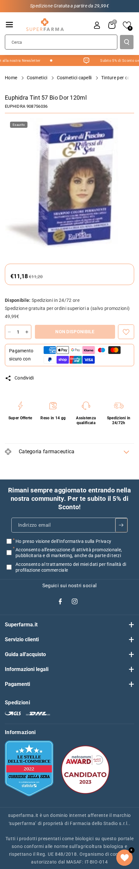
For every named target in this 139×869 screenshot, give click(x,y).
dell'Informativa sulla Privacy (81, 541)
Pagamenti (17, 684)
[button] (9, 24)
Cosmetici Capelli (75, 77)
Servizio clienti (22, 639)
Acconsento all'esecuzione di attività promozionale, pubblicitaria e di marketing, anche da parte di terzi (69, 552)
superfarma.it (23, 815)
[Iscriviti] (121, 525)
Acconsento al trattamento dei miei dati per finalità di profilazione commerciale (71, 566)
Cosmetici (37, 77)
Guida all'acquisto (25, 654)
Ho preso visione (63, 541)
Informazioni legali (26, 669)
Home (11, 77)
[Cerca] (127, 42)
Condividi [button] (24, 377)
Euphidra (15, 106)
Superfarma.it (21, 625)
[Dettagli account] (97, 25)
